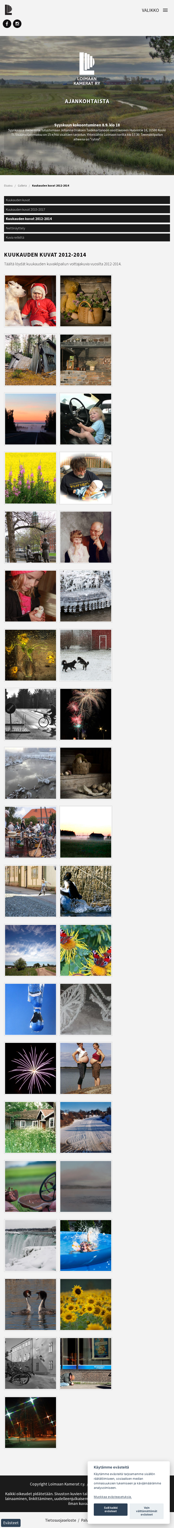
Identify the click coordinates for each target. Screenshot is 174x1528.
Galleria (22, 185)
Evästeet (11, 1522)
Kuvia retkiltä (15, 237)
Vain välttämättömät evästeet (146, 1511)
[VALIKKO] (163, 10)
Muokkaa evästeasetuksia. (113, 1497)
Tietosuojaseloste (60, 1520)
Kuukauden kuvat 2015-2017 (25, 209)
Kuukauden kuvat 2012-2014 (50, 185)
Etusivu (8, 185)
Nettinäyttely (15, 228)
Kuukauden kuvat (18, 200)
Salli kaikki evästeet (111, 1509)
